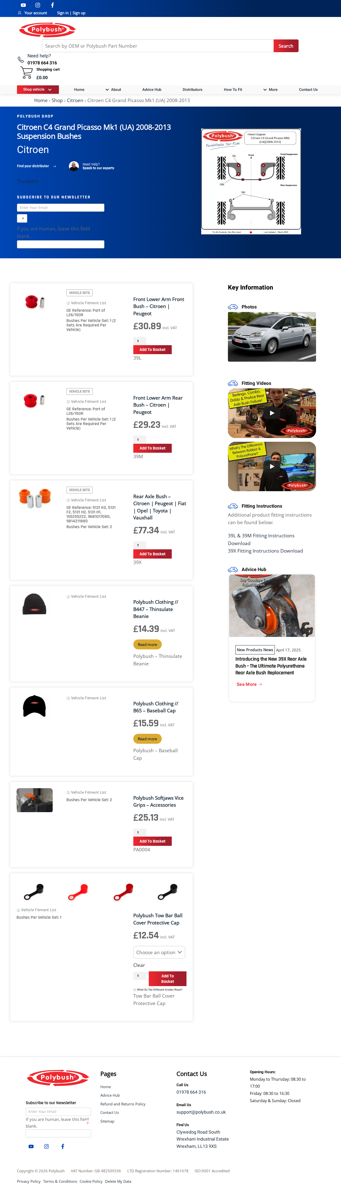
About (115, 89)
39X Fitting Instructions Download (265, 551)
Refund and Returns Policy (123, 1103)
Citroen (75, 100)
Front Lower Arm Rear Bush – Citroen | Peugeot (158, 405)
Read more (147, 644)
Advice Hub (151, 89)
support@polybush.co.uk (201, 1112)
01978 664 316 (191, 1092)
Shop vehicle (33, 89)
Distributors (192, 89)
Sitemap (107, 1121)
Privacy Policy (29, 1181)
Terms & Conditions (60, 1181)
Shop (57, 100)
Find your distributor (33, 166)
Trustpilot (27, 181)
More (273, 89)
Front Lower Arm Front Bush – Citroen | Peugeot (158, 306)
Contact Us (308, 89)
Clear (139, 965)
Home (79, 89)
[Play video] (272, 413)
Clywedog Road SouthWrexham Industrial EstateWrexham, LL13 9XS (202, 1139)
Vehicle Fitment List (88, 302)
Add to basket (153, 349)
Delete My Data (118, 1181)
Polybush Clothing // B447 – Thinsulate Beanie (155, 609)
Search (286, 46)
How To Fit (233, 89)
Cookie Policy (91, 1181)
